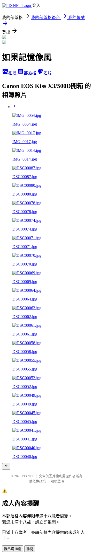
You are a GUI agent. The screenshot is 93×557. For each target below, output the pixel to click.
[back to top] (6, 466)
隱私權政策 (37, 481)
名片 (47, 73)
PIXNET (28, 476)
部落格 (30, 73)
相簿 (13, 73)
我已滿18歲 (12, 549)
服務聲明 (57, 481)
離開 (29, 549)
